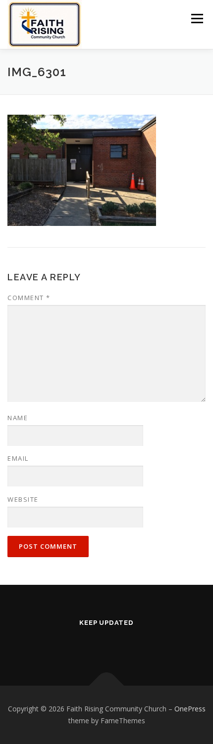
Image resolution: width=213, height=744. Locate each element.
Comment (29, 297)
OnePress (190, 708)
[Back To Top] (106, 685)
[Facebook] (92, 643)
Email (18, 458)
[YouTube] (120, 643)
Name (17, 417)
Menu (196, 18)
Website (23, 499)
